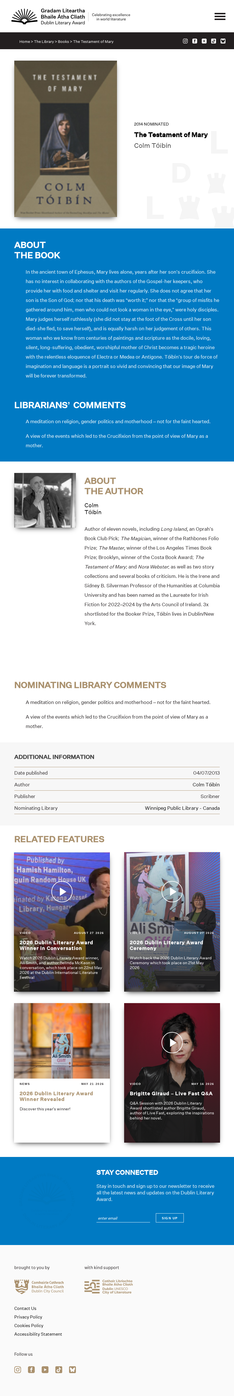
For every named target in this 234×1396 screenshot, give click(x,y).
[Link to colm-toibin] (45, 499)
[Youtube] (204, 41)
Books (63, 41)
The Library (44, 41)
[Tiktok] (213, 41)
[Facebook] (194, 41)
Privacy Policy (28, 1317)
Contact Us (25, 1308)
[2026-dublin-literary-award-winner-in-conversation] (62, 922)
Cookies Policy (28, 1325)
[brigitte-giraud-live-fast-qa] (172, 1073)
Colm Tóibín (152, 146)
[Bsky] (223, 41)
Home (24, 41)
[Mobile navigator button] (220, 17)
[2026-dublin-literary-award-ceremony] (172, 922)
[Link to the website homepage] (70, 17)
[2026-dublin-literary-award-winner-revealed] (62, 1073)
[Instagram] (185, 41)
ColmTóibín (93, 508)
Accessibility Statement (38, 1334)
